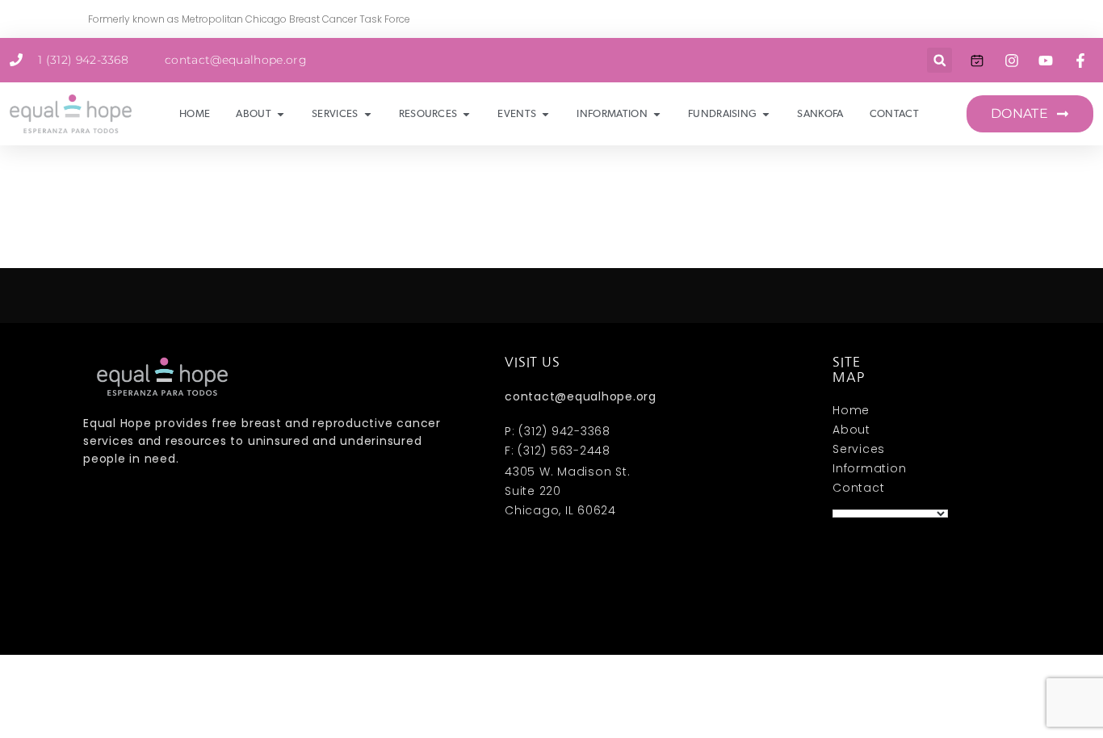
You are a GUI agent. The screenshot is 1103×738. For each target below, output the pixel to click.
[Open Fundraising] (766, 114)
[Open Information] (657, 114)
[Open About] (280, 114)
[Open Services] (368, 114)
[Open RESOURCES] (466, 114)
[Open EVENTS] (545, 114)
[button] (939, 60)
